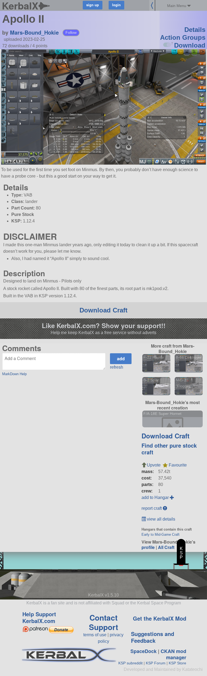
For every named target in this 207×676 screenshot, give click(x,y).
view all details (160, 519)
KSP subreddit (130, 663)
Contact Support (103, 622)
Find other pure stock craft (169, 448)
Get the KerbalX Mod (159, 618)
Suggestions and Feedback (152, 637)
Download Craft (103, 310)
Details (194, 29)
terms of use (94, 634)
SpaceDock (143, 651)
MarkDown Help (14, 374)
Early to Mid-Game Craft (161, 534)
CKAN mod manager (173, 654)
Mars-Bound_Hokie (34, 32)
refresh (116, 367)
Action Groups (182, 37)
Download (189, 45)
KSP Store (177, 663)
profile (148, 547)
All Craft (166, 547)
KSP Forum (155, 663)
